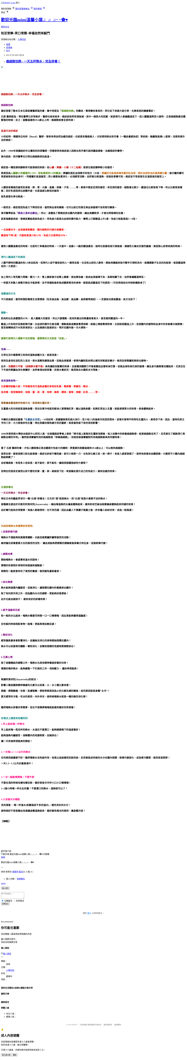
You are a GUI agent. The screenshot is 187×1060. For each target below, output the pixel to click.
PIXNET (74, 1025)
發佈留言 (5, 904)
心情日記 (22, 39)
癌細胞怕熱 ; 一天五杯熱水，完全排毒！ (33, 61)
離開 (14, 1055)
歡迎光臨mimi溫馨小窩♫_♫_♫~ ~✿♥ (34, 19)
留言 (21, 872)
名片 (8, 51)
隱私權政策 (108, 1025)
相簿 (8, 44)
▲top (3, 883)
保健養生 (21, 879)
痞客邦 (15, 872)
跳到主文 (5, 27)
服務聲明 (117, 1025)
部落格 (9, 47)
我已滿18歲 (6, 1055)
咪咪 (3, 857)
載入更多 (5, 888)
